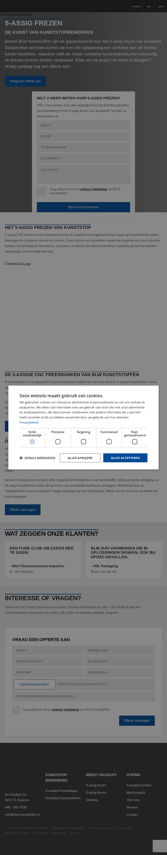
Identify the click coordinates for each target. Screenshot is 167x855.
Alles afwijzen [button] (80, 458)
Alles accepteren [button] (125, 458)
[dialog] (83, 427)
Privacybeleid (29, 422)
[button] (37, 458)
